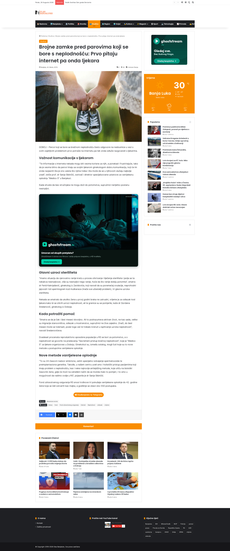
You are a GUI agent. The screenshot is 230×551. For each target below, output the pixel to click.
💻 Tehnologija (167, 24)
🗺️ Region (106, 24)
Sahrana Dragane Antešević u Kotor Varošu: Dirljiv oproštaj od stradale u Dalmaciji (176, 141)
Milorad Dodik (165, 524)
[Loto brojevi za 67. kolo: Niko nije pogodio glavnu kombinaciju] (154, 163)
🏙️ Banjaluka (55, 24)
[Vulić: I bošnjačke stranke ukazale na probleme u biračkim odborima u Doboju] (88, 450)
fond (56, 405)
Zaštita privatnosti (44, 527)
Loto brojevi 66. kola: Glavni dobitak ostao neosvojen (175, 206)
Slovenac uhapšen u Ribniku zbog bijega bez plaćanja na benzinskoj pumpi (93, 2)
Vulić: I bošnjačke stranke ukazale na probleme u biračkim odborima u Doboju (88, 463)
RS (184, 528)
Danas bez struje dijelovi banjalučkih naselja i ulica (174, 195)
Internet (83, 405)
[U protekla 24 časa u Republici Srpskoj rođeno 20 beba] (122, 481)
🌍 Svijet (116, 24)
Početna (43, 36)
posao (147, 528)
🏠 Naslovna (42, 24)
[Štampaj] (81, 414)
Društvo (51, 36)
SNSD (167, 532)
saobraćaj (148, 532)
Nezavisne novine (52, 401)
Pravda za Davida (159, 528)
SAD (189, 528)
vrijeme (107, 405)
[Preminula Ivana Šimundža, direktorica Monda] (154, 153)
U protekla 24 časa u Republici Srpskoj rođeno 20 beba (120, 493)
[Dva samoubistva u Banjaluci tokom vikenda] (154, 175)
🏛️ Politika (70, 24)
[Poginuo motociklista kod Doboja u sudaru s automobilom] (54, 481)
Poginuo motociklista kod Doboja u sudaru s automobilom (54, 493)
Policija (183, 524)
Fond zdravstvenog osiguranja (69, 405)
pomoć (191, 524)
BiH (156, 524)
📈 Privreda (181, 24)
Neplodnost (91, 405)
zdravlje (148, 536)
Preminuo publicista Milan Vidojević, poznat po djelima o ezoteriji (176, 129)
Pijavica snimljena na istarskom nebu (87, 493)
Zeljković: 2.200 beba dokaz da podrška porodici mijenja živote (53, 462)
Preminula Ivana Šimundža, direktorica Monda (174, 151)
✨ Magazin (141, 24)
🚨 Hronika (81, 24)
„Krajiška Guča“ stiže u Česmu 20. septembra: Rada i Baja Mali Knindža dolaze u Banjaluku (176, 185)
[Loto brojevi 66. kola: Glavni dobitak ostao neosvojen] (154, 208)
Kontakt (40, 523)
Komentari (88, 426)
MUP (175, 524)
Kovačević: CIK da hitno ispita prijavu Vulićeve (120, 462)
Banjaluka (148, 524)
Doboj (50, 405)
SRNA (181, 532)
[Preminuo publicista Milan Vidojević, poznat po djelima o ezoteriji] (154, 130)
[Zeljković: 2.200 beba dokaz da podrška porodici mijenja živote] (54, 450)
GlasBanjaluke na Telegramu (89, 395)
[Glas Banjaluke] (44, 13)
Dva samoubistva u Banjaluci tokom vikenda (175, 173)
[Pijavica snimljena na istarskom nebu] (88, 481)
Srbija (174, 532)
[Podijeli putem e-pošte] (75, 414)
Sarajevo (158, 532)
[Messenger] (70, 414)
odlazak (99, 405)
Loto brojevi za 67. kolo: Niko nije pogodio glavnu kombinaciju (175, 163)
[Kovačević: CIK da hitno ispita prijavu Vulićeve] (122, 450)
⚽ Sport (154, 24)
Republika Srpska (174, 528)
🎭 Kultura (128, 24)
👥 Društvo (94, 24)
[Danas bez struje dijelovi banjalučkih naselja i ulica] (154, 197)
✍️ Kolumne (194, 24)
